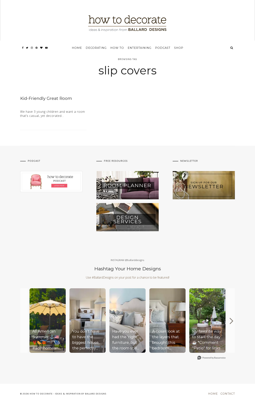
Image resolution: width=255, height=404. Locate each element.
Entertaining (139, 48)
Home (77, 48)
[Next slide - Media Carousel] (231, 321)
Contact (227, 393)
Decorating (96, 48)
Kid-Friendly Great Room (46, 98)
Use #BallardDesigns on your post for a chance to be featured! (127, 277)
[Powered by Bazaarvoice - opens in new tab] (212, 358)
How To (117, 48)
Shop (178, 48)
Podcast (162, 48)
